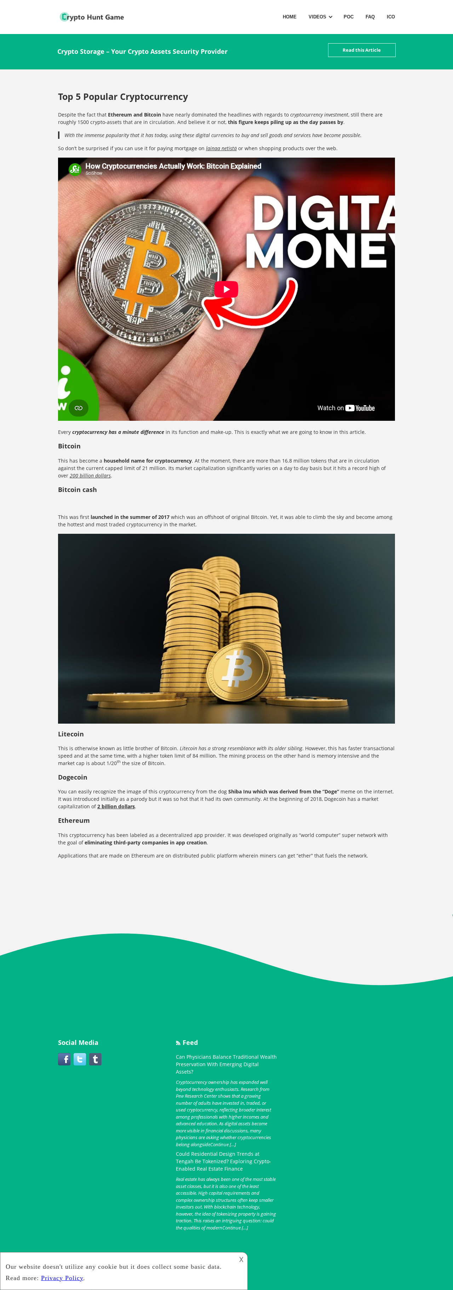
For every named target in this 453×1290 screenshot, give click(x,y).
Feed (190, 1042)
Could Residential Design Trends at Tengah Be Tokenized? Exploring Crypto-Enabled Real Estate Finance (223, 1161)
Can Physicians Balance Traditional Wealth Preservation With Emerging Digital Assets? (226, 1064)
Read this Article (362, 50)
